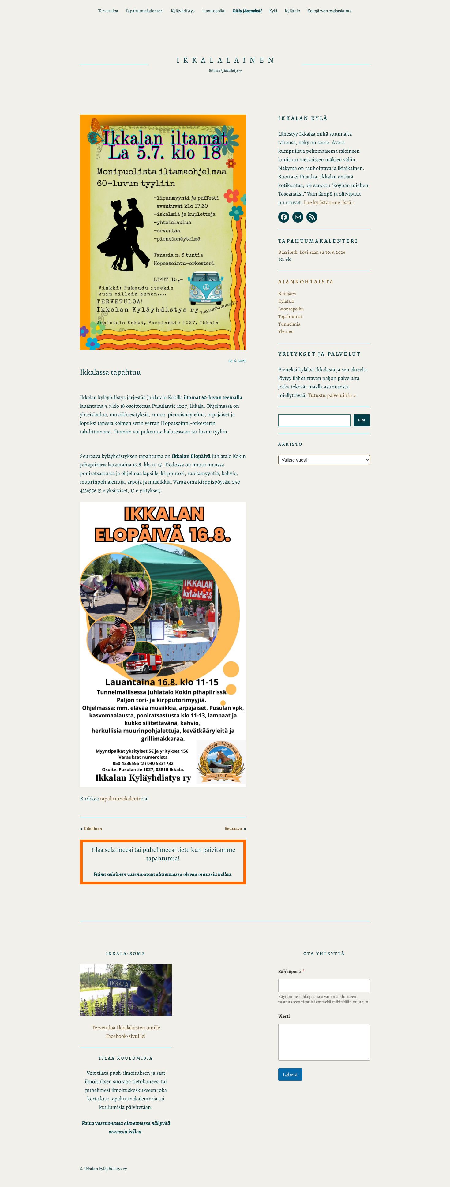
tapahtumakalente (120, 798)
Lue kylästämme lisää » (329, 202)
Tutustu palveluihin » (332, 395)
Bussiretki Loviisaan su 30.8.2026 (311, 252)
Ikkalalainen (227, 60)
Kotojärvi (287, 293)
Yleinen (286, 331)
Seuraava (233, 828)
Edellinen (93, 828)
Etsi (362, 420)
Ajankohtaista (306, 281)
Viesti (284, 1016)
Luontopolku (291, 308)
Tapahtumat (290, 316)
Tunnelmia (289, 324)
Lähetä (290, 1074)
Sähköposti (291, 972)
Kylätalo (286, 301)
